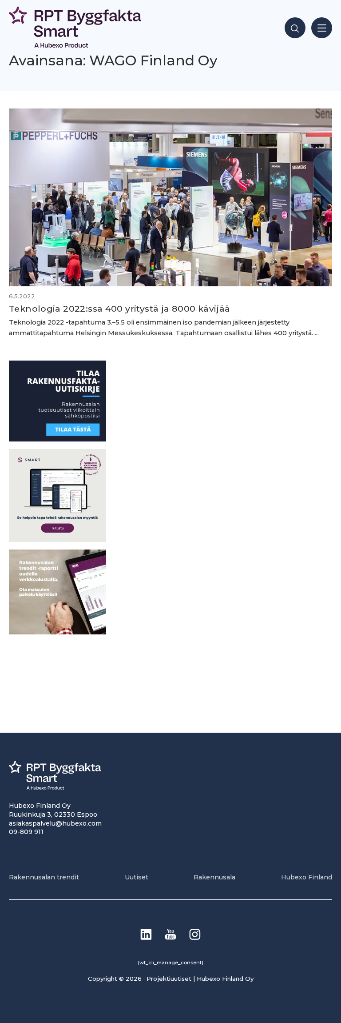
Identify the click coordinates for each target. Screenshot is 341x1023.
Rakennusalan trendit (44, 877)
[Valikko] (321, 27)
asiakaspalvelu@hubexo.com (55, 823)
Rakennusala (214, 877)
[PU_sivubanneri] (57, 632)
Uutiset (136, 877)
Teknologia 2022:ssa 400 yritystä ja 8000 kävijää (119, 308)
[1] (57, 439)
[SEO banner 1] (57, 539)
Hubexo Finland (306, 877)
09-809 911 (26, 832)
